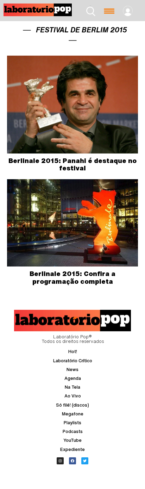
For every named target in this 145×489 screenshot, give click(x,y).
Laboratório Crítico (72, 360)
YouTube (72, 440)
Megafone (72, 414)
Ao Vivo (72, 396)
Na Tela (72, 387)
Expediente (72, 449)
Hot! (72, 351)
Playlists (72, 422)
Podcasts (73, 431)
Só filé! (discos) (72, 405)
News (72, 369)
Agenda (72, 378)
